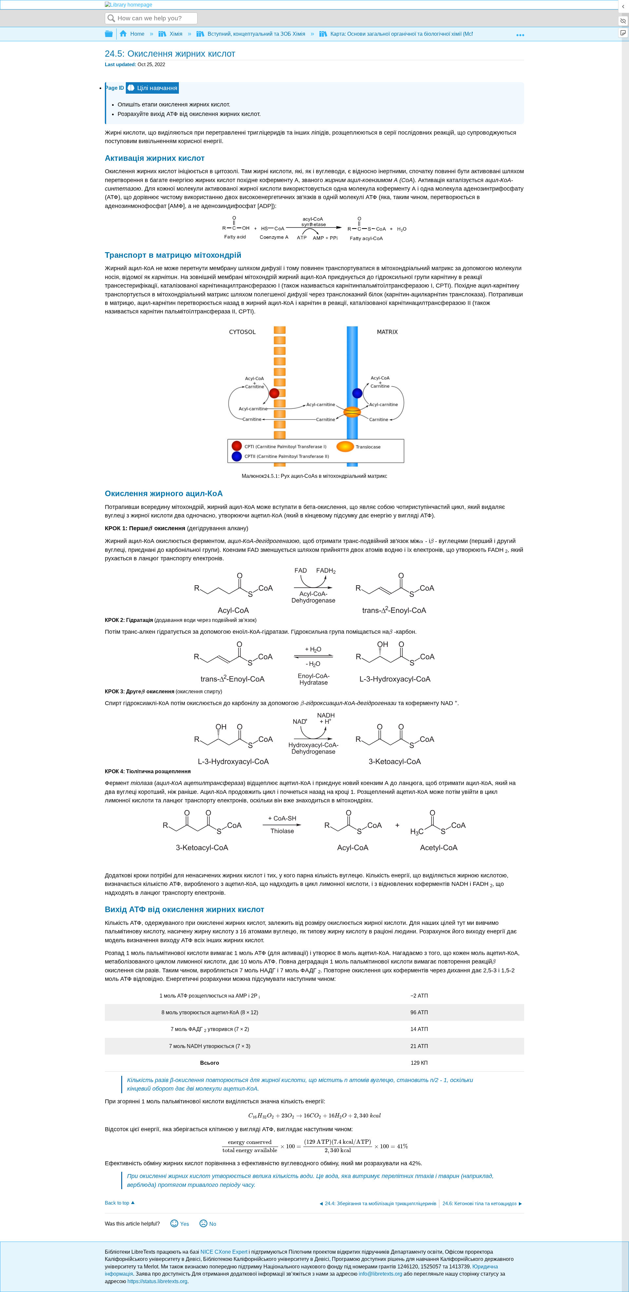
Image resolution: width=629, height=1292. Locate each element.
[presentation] (271, 476)
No (212, 1224)
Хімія (176, 34)
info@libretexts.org (380, 1274)
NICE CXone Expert (224, 1252)
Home (137, 34)
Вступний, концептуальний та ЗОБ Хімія (256, 34)
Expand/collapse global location (520, 32)
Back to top (117, 1203)
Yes (184, 1224)
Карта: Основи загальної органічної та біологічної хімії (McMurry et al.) (414, 34)
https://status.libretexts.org (157, 1281)
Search (111, 18)
